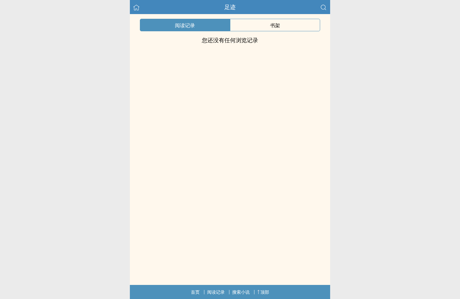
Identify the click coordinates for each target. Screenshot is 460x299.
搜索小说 (241, 292)
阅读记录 (185, 25)
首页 (195, 292)
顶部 (264, 292)
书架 (275, 25)
